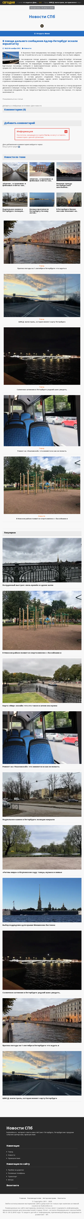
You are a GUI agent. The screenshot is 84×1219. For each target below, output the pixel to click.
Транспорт (12, 1176)
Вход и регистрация (10, 147)
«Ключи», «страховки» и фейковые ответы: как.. (14, 184)
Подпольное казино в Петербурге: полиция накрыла (29, 819)
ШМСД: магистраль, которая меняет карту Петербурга (41, 322)
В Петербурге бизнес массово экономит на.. (67, 210)
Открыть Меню (43, 34)
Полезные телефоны (16, 1173)
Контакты (62, 1198)
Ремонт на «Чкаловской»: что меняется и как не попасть (41, 451)
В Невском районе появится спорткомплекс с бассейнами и (42, 519)
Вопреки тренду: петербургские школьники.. (64, 185)
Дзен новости (36, 106)
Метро (10, 1180)
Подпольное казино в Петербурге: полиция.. (13, 210)
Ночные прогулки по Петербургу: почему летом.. (39, 211)
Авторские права (49, 1198)
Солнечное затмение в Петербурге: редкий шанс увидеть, (42, 390)
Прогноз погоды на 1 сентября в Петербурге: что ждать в (41, 268)
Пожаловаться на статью (13, 99)
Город (54, 2)
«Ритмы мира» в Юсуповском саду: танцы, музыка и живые (32, 872)
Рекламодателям (34, 1198)
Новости (27, 48)
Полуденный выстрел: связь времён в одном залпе (28, 585)
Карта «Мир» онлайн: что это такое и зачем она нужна (30, 705)
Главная (22, 1198)
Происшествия (14, 1158)
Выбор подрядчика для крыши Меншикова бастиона (29, 925)
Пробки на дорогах (16, 1170)
